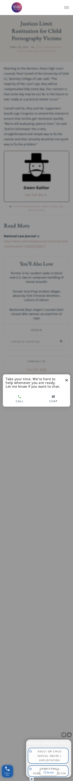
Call (20, 401)
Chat (53, 401)
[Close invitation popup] (66, 380)
